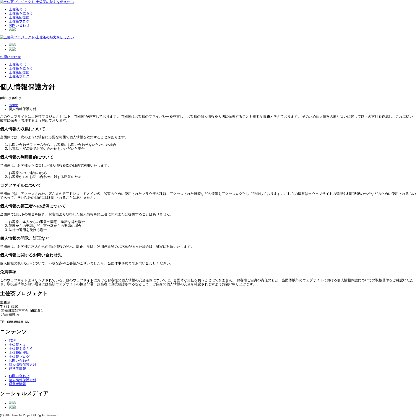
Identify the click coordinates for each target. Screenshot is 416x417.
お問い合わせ (19, 25)
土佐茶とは (17, 9)
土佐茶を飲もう (21, 13)
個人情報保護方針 (22, 365)
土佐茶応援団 (19, 17)
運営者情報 (17, 368)
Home (13, 105)
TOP (12, 340)
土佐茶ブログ (19, 21)
